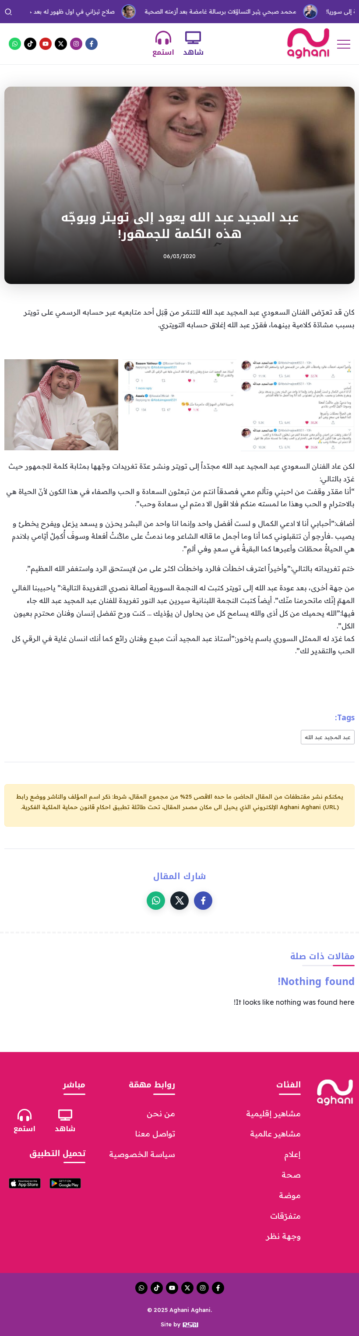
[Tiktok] (30, 44)
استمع (163, 52)
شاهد (193, 52)
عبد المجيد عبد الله (328, 736)
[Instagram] (76, 44)
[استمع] (163, 38)
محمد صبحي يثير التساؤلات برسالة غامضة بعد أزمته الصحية (197, 11)
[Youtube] (45, 44)
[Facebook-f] (91, 44)
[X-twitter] (61, 44)
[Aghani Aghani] (308, 43)
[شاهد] (193, 38)
